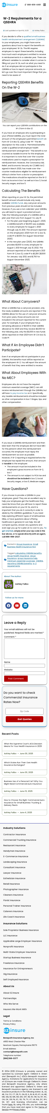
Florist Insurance (11, 900)
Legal (6, 1016)
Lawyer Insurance (12, 872)
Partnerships (9, 998)
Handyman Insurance (14, 850)
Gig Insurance (10, 974)
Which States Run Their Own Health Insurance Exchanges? (20, 763)
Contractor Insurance (14, 834)
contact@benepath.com (15, 1051)
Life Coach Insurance (14, 916)
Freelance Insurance (13, 963)
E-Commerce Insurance (15, 856)
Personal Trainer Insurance (17, 905)
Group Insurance (24, 544)
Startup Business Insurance (17, 957)
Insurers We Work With (15, 1009)
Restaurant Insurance (14, 845)
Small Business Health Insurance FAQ (22, 545)
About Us (8, 986)
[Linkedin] (25, 605)
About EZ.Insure (11, 992)
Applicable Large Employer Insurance (22, 941)
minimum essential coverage (21, 561)
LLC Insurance (10, 935)
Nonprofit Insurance (13, 946)
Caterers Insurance (13, 911)
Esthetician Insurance (14, 878)
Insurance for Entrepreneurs (18, 968)
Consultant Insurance (14, 867)
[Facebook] (8, 605)
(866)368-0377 (10, 1058)
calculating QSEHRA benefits (28, 553)
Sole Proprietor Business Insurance (21, 930)
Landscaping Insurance (15, 861)
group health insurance (18, 556)
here (10, 1104)
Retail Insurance (11, 883)
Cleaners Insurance (13, 894)
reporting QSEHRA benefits (19, 563)
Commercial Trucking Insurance (19, 839)
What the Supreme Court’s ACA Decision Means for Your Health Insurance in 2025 (23, 745)
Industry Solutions (14, 828)
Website (8, 669)
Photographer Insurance (16, 889)
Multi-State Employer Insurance (19, 952)
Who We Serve (10, 1003)
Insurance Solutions (15, 923)
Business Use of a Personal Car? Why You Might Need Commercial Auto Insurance (23, 782)
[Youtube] (17, 605)
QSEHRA (39, 561)
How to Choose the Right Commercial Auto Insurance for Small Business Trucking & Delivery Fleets (24, 802)
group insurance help (27, 558)
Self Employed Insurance (16, 979)
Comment (10, 636)
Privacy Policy (19, 1109)
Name (7, 662)
